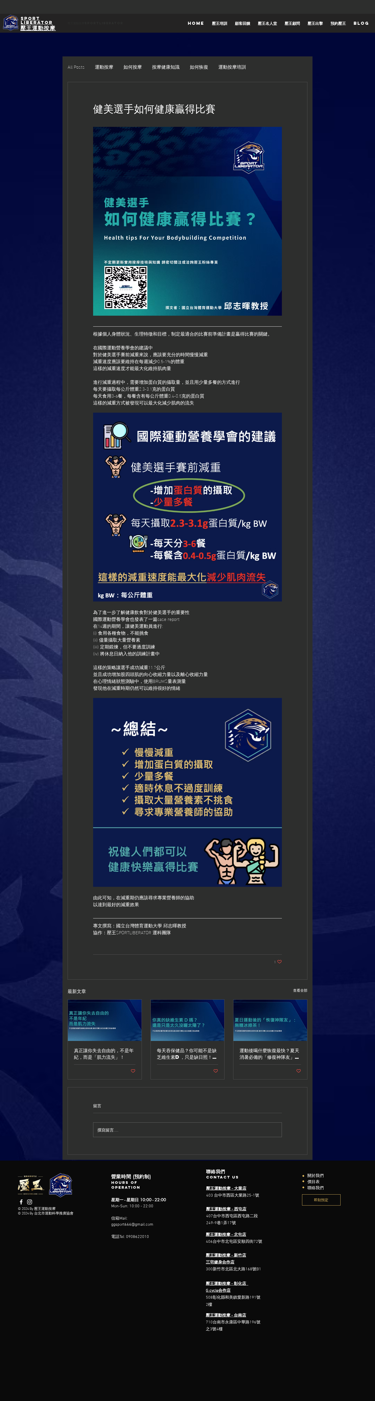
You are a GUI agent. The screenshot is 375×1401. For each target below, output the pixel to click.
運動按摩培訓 (232, 66)
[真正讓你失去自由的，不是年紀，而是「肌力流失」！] (105, 1020)
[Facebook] (21, 1202)
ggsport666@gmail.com (132, 1224)
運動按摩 (104, 66)
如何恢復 (199, 66)
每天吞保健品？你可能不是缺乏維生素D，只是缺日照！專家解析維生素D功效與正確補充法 (187, 1053)
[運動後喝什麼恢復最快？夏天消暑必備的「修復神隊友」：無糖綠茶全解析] (270, 1020)
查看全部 (300, 990)
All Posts (76, 66)
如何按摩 (132, 66)
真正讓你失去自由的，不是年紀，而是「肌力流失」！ (104, 1053)
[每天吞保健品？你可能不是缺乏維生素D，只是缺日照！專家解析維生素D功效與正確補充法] (187, 1020)
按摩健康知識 (166, 66)
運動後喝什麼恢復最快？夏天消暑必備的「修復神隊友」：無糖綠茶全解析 (269, 1053)
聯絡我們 (315, 1188)
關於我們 (315, 1175)
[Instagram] (29, 1202)
